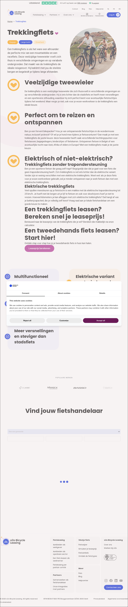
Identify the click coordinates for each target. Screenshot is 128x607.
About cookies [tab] (64, 293)
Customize (64, 321)
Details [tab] (102, 293)
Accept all (100, 321)
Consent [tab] (25, 293)
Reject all (27, 321)
